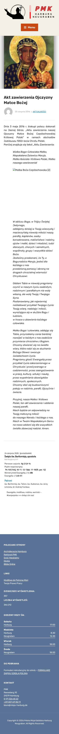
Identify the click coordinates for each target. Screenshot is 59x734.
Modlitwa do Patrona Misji (16, 580)
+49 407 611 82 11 (12, 702)
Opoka (7, 561)
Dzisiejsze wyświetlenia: (19, 591)
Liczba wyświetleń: (16, 600)
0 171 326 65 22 (11, 699)
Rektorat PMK (10, 554)
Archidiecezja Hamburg (15, 551)
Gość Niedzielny (11, 558)
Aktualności (39, 111)
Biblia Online (9, 564)
